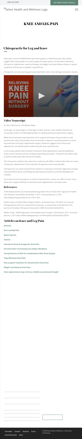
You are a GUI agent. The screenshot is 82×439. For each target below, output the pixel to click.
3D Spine (48, 293)
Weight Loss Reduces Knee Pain (17, 267)
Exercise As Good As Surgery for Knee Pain (21, 244)
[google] (45, 413)
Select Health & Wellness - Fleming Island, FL (59, 312)
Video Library (50, 300)
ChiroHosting (46, 433)
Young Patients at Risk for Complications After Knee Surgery (29, 253)
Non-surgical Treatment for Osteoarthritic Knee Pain (26, 263)
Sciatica (7, 239)
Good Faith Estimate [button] (11, 435)
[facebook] (71, 413)
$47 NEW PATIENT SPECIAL (64, 2)
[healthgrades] (66, 413)
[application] (41, 96)
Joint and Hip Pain (11, 230)
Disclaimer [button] (26, 431)
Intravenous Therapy (15, 349)
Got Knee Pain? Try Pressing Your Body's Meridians (25, 249)
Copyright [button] (17, 431)
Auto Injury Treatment (16, 319)
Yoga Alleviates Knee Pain (15, 258)
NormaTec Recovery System (18, 305)
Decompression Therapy (17, 373)
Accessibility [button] (8, 431)
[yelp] (50, 413)
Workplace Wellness (15, 336)
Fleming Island (52, 417)
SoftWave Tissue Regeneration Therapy (23, 297)
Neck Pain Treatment (15, 327)
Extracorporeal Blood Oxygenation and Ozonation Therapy (22, 355)
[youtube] (55, 413)
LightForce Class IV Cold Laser (19, 310)
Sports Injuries (10, 235)
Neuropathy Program (15, 360)
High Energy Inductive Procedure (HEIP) (23, 369)
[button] (41, 96)
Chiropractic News (52, 298)
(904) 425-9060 (13, 2)
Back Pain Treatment (15, 323)
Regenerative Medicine (16, 340)
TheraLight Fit (12, 345)
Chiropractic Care (14, 292)
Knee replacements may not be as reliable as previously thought (31, 272)
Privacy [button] (33, 431)
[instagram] (61, 413)
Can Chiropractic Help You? (56, 295)
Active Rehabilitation (15, 301)
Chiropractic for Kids (15, 332)
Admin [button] (21, 435)
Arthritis (7, 226)
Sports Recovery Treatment (18, 314)
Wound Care (12, 364)
